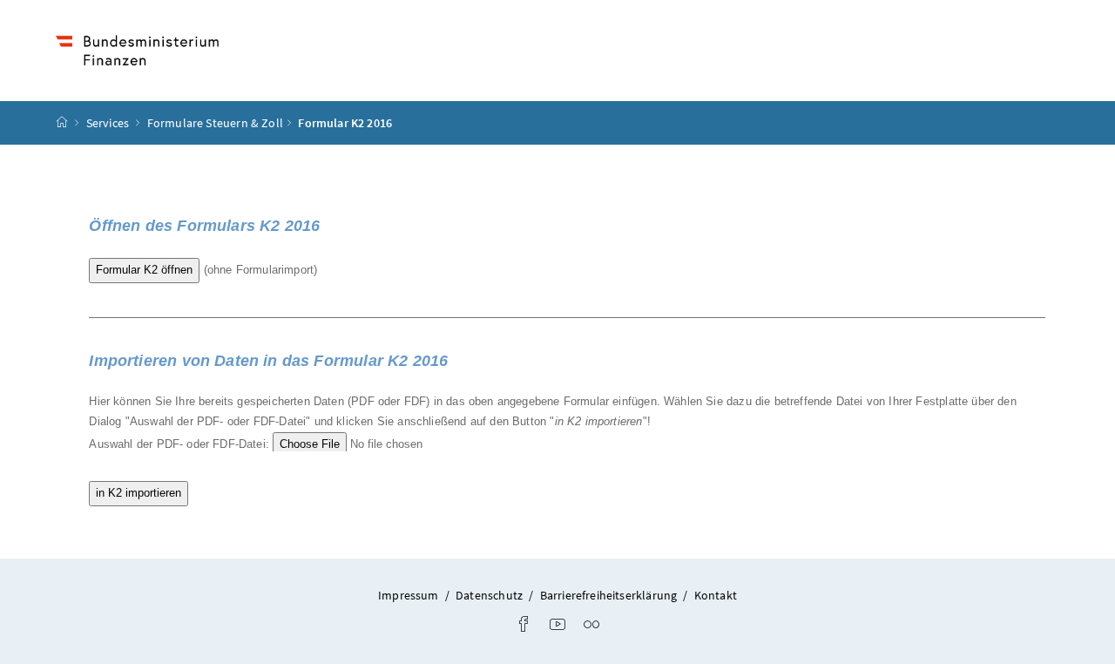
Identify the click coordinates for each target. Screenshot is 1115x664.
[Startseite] (62, 123)
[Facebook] (523, 625)
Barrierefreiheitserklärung (609, 595)
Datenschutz (489, 595)
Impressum (408, 595)
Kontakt (715, 595)
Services (109, 123)
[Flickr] (591, 625)
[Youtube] (557, 625)
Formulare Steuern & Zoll (215, 123)
